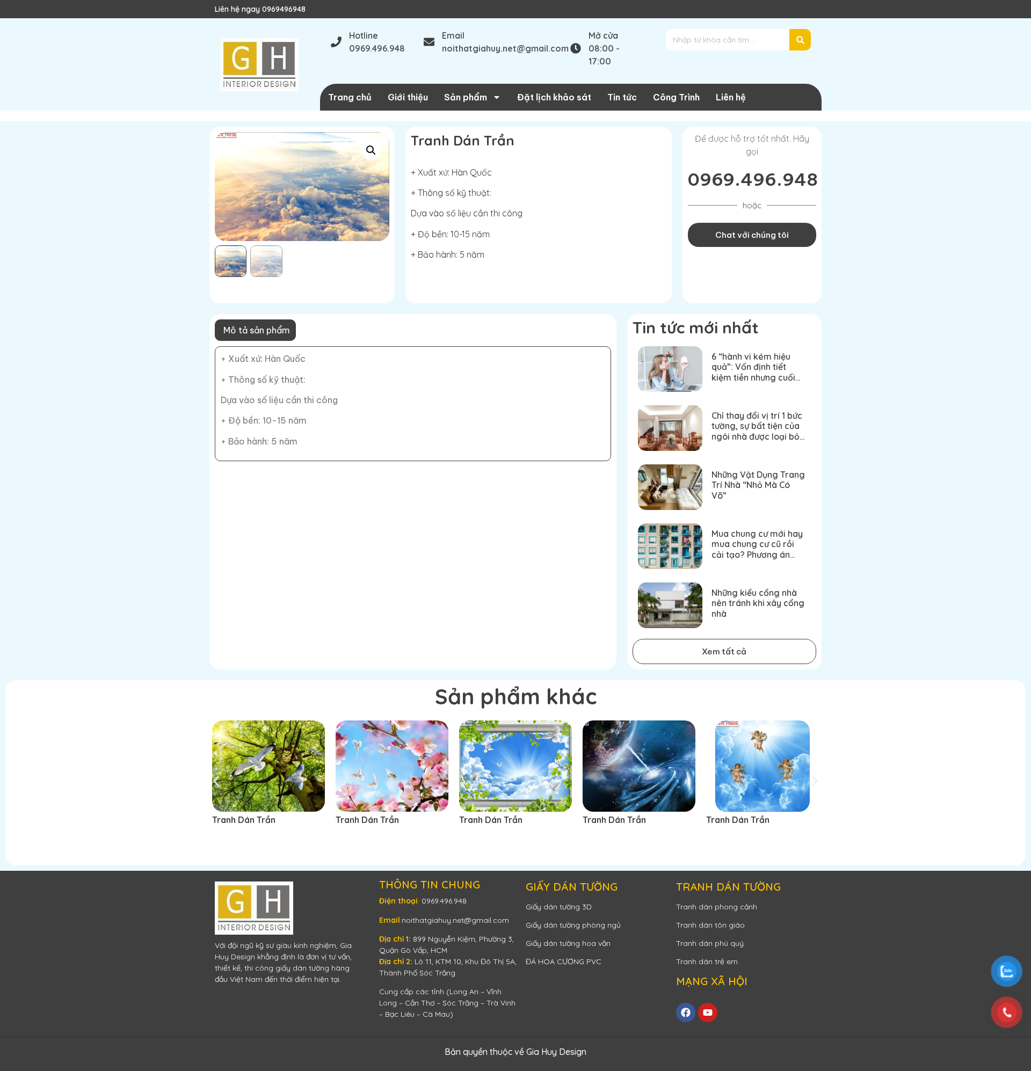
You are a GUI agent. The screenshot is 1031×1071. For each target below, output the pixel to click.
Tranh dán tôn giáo (710, 925)
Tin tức (622, 97)
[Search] (800, 39)
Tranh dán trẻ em (707, 961)
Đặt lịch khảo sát (554, 97)
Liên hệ (731, 97)
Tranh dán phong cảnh (716, 907)
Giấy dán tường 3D (559, 907)
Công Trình (676, 97)
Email (453, 35)
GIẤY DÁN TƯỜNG (572, 886)
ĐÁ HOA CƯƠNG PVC (563, 961)
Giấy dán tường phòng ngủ (573, 925)
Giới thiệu (408, 97)
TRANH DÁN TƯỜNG (728, 886)
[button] (371, 150)
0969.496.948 (753, 179)
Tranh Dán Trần (243, 819)
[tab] (255, 330)
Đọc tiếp (236, 839)
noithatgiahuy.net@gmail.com (455, 920)
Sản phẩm (465, 97)
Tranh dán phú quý (710, 943)
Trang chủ (350, 97)
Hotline (363, 35)
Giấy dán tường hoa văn (568, 943)
